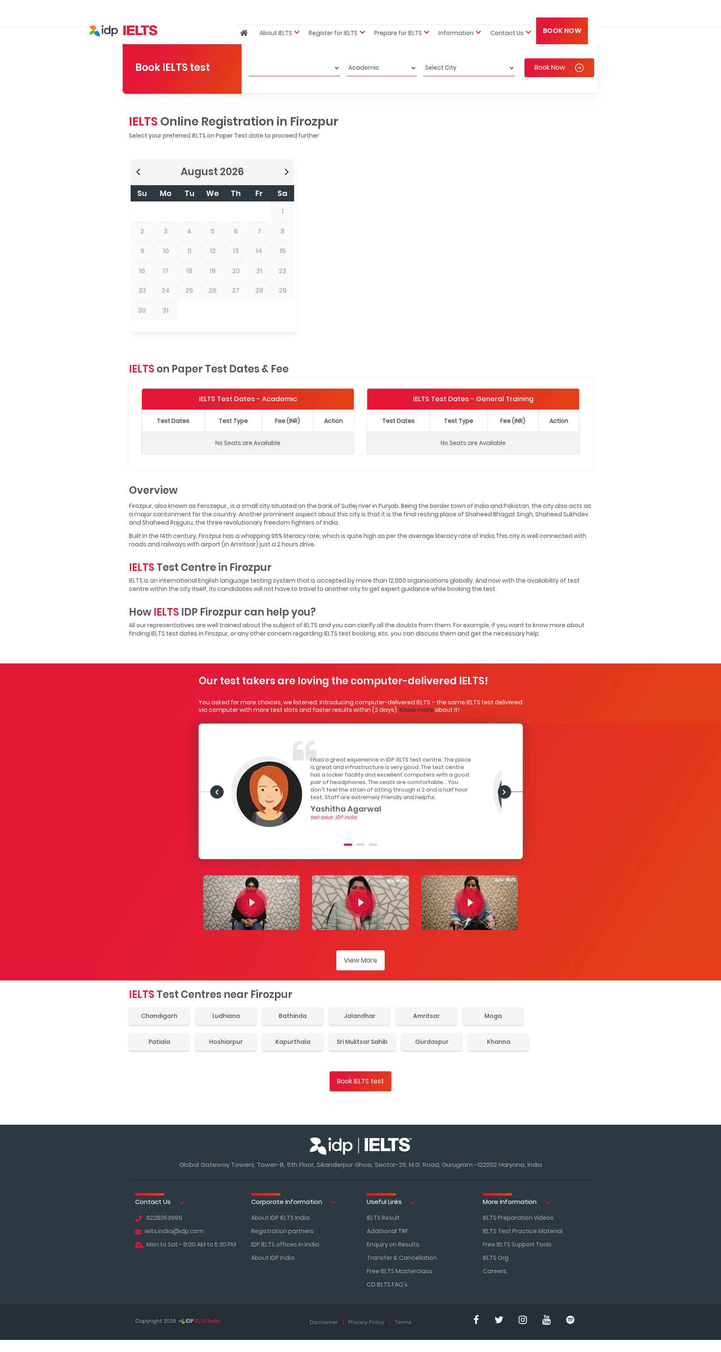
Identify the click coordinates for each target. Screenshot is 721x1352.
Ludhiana (226, 1016)
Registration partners (282, 1231)
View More (360, 960)
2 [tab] (360, 845)
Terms (403, 1322)
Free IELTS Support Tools (517, 1244)
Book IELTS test (360, 1081)
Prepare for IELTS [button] (398, 15)
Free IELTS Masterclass (399, 1271)
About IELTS (276, 15)
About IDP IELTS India (280, 1218)
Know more (416, 710)
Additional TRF (387, 1231)
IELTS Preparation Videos (518, 1218)
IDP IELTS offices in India (285, 1244)
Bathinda (293, 1016)
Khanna (498, 1042)
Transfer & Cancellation (402, 1258)
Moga (493, 1016)
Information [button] (456, 15)
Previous (504, 791)
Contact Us (153, 1202)
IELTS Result (383, 1218)
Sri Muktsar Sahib (362, 1042)
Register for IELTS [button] (333, 15)
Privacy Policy (366, 1322)
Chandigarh (159, 1016)
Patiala (159, 1042)
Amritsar (426, 1016)
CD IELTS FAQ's (387, 1284)
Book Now (562, 13)
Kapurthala (292, 1042)
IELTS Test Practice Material (522, 1231)
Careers (495, 1271)
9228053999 (163, 1218)
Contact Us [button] (507, 15)
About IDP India (273, 1258)
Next (216, 791)
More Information (510, 1202)
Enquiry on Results (393, 1244)
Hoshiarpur (226, 1042)
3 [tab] (373, 845)
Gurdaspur (432, 1042)
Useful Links (385, 1202)
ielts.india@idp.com (174, 1231)
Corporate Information (287, 1202)
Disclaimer (324, 1322)
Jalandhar (360, 1016)
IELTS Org (496, 1258)
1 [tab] (348, 845)
